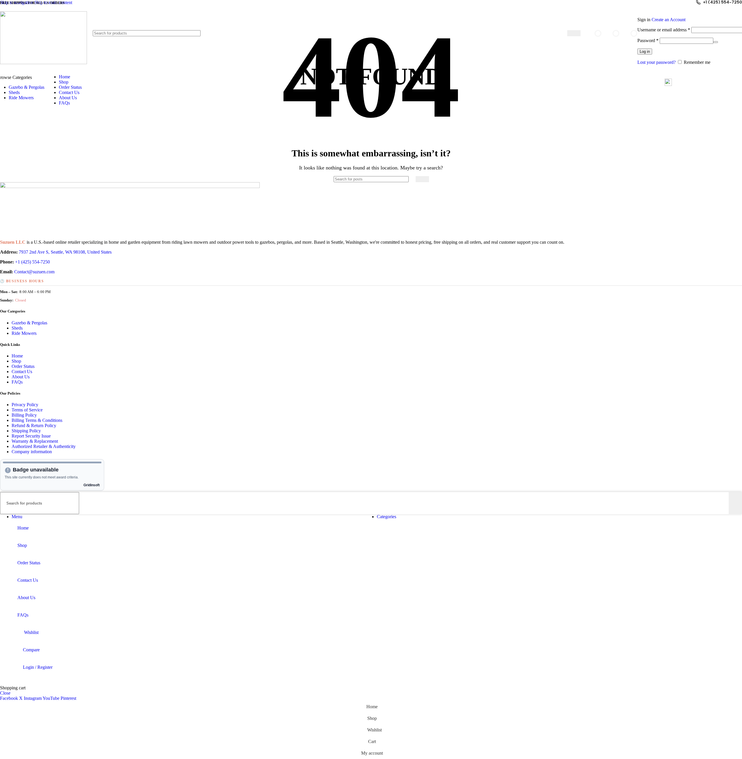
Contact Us (22, 371)
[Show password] (715, 42)
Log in (645, 51)
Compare (31, 649)
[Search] (574, 33)
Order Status (23, 366)
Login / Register (37, 667)
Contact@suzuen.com (34, 271)
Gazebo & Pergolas (29, 322)
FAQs (17, 382)
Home (17, 355)
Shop (16, 361)
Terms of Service (27, 409)
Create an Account (668, 19)
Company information (32, 451)
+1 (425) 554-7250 (722, 2)
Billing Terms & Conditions (37, 420)
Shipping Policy (26, 430)
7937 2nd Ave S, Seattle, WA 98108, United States (65, 252)
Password (648, 40)
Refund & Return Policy (34, 425)
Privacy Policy (25, 404)
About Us (21, 376)
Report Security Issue (31, 435)
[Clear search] (563, 33)
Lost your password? (656, 62)
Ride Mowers (24, 333)
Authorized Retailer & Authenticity (44, 446)
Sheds (17, 328)
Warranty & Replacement (35, 441)
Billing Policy (24, 415)
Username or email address (663, 29)
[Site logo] (43, 62)
